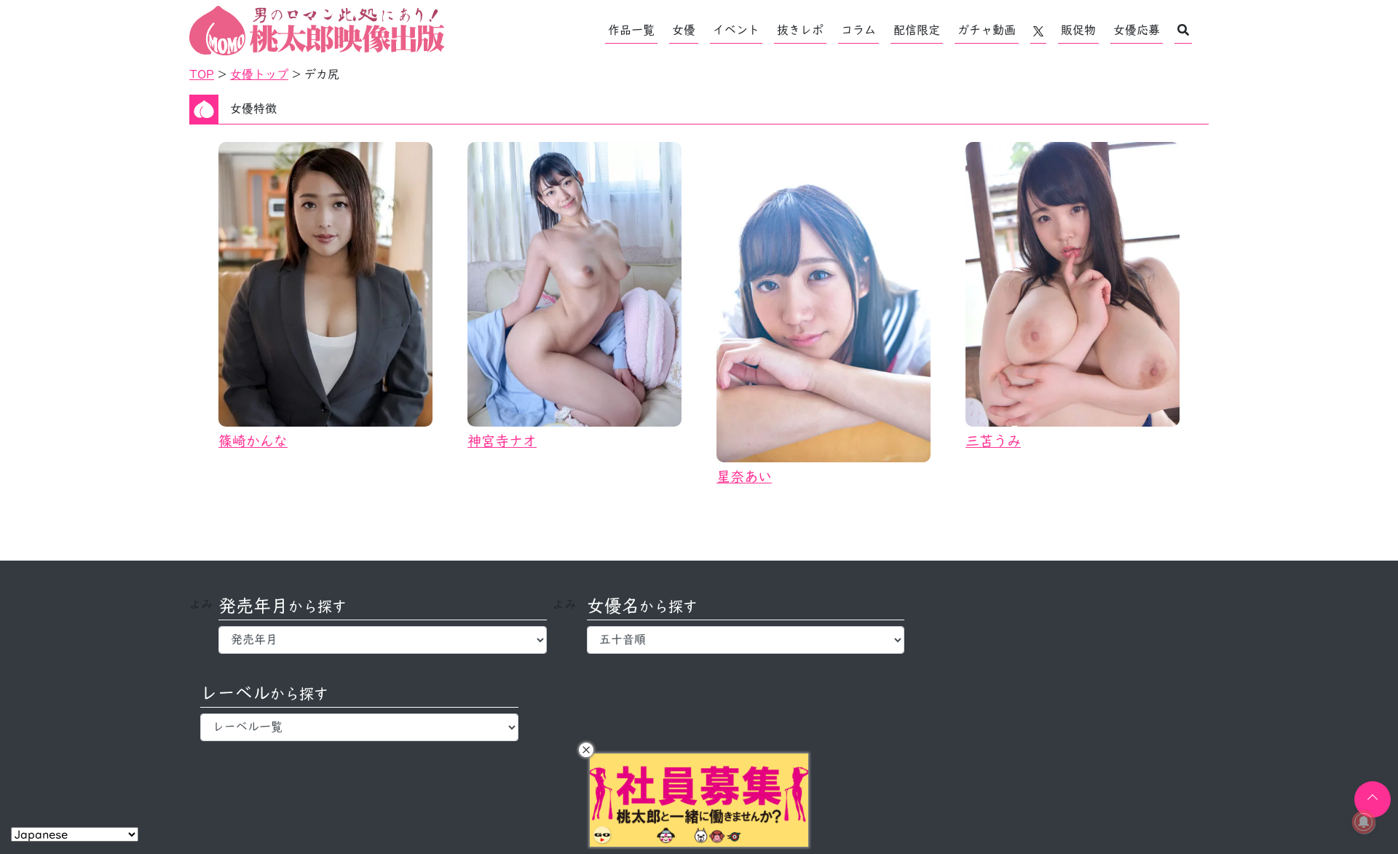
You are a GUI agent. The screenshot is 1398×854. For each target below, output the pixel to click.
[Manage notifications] (1363, 822)
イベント (736, 30)
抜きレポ (800, 30)
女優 (683, 30)
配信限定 (916, 30)
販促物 (1078, 30)
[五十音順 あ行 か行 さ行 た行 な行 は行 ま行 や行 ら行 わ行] (746, 640)
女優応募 (1136, 30)
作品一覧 (631, 30)
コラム (858, 30)
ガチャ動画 (986, 30)
